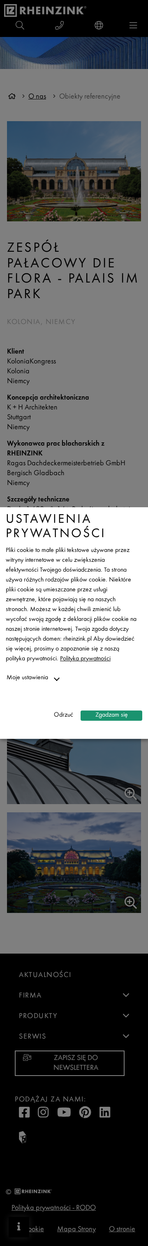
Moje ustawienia (27, 677)
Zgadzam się (111, 715)
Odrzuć (63, 715)
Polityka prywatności (85, 659)
